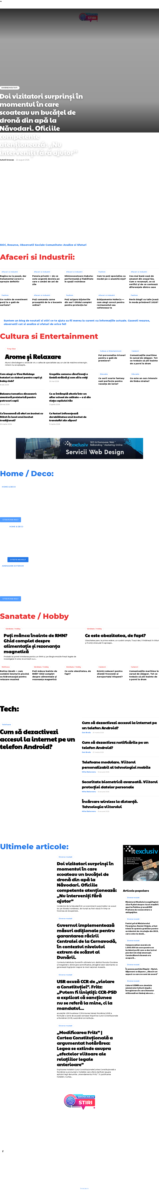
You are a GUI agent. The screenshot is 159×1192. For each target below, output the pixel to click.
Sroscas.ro (84, 1188)
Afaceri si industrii (10, 272)
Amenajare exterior (13, 566)
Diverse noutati (9, 198)
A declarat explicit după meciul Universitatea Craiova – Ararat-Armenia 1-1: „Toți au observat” (57, 225)
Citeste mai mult (10, 520)
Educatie (104, 374)
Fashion (102, 272)
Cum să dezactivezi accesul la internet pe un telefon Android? (37, 739)
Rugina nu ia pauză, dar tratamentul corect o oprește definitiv (13, 279)
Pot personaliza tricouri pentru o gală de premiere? (112, 358)
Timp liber (11, 349)
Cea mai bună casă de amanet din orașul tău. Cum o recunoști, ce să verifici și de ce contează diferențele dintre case (143, 281)
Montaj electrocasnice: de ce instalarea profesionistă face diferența (67, 537)
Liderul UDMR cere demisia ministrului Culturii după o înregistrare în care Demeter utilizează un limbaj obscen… (140, 989)
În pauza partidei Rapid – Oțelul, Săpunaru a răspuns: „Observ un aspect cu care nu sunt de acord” (141, 971)
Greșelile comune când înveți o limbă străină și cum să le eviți (68, 375)
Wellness (6, 667)
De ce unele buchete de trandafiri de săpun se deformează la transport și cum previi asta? (18, 225)
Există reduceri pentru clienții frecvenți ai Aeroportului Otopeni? (110, 674)
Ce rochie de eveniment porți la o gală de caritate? (13, 302)
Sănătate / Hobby (13, 629)
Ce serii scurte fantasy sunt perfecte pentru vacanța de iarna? (111, 381)
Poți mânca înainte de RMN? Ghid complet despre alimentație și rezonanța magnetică (35, 643)
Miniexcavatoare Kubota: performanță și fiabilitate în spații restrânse (79, 279)
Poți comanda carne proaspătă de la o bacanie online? (47, 302)
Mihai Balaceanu (89, 772)
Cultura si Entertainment (110, 351)
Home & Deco (9, 487)
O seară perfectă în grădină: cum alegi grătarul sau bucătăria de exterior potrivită (67, 576)
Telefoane (6, 725)
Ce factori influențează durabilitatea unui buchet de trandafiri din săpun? (67, 417)
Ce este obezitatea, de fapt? (115, 635)
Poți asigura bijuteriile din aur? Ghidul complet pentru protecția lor (78, 302)
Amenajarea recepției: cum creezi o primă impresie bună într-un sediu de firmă (64, 497)
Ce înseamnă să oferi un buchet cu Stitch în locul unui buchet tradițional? (21, 417)
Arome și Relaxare (33, 356)
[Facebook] (2, 1151)
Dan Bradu (86, 732)
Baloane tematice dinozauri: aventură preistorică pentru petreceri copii (18, 397)
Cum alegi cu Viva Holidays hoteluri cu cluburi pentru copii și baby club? (21, 377)
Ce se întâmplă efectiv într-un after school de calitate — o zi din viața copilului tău (70, 397)
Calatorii (135, 351)
